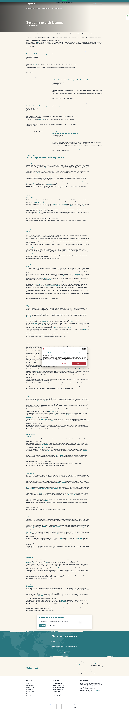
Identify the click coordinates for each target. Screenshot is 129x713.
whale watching (79, 145)
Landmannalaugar (65, 312)
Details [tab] (64, 352)
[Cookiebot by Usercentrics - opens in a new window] (81, 349)
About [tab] (80, 352)
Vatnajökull (64, 116)
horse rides (35, 64)
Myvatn (61, 318)
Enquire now (42, 625)
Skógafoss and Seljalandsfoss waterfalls (52, 285)
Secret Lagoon (76, 207)
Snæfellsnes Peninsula (39, 202)
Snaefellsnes (81, 94)
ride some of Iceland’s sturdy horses (59, 204)
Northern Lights (41, 119)
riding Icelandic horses (42, 281)
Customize (64, 363)
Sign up (64, 652)
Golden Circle (38, 172)
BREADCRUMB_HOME (30, 8)
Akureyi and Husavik (35, 276)
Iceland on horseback (79, 527)
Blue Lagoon (78, 149)
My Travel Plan (98, 3)
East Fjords (43, 68)
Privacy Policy (62, 647)
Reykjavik (46, 167)
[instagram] (60, 695)
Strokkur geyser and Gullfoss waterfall (90, 96)
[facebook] (54, 695)
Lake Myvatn (70, 288)
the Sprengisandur (43, 70)
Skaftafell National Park (81, 314)
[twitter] (57, 695)
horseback (85, 421)
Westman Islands (34, 68)
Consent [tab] (49, 352)
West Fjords (43, 278)
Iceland (38, 8)
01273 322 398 (52, 625)
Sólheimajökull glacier (74, 205)
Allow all (78, 363)
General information (46, 8)
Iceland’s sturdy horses (31, 253)
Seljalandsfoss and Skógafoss (96, 149)
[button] (57, 4)
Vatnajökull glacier (34, 183)
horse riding (85, 329)
